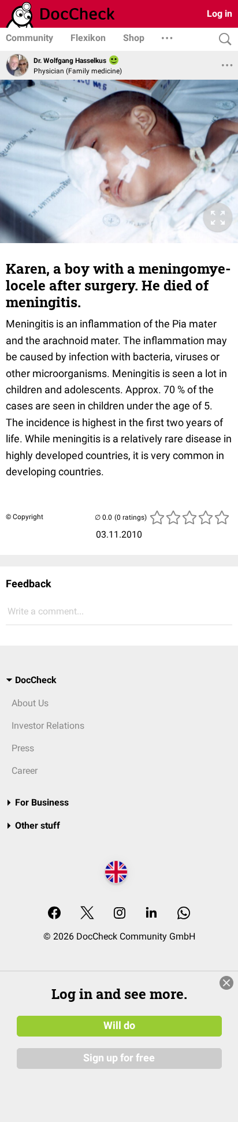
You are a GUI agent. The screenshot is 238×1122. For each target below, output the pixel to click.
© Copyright (24, 517)
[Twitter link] (87, 913)
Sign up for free (119, 1058)
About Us (30, 703)
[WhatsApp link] (183, 913)
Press (23, 748)
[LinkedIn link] (151, 913)
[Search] (222, 40)
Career (25, 770)
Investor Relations (48, 725)
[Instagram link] (119, 913)
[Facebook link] (54, 913)
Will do (119, 1025)
